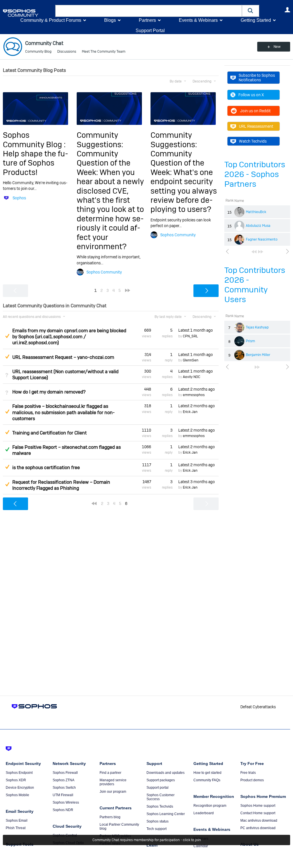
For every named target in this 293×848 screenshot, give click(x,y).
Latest (195, 330)
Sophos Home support (257, 806)
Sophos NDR (63, 810)
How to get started (207, 773)
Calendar (200, 846)
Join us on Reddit (255, 110)
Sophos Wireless (66, 802)
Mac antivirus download (258, 821)
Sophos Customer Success (160, 797)
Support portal (157, 788)
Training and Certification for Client (49, 433)
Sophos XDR (16, 780)
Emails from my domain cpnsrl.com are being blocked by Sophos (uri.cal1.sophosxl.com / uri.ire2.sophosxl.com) (69, 337)
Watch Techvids (253, 141)
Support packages (160, 780)
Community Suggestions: (100, 139)
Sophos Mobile (17, 795)
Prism (250, 341)
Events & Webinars (198, 20)
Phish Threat (15, 828)
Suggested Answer (7, 336)
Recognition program (209, 806)
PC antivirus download (258, 828)
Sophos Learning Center (165, 814)
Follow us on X (251, 94)
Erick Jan (190, 412)
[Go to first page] (254, 252)
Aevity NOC (191, 377)
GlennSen (190, 360)
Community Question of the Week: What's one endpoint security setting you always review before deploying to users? (184, 181)
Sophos (19, 197)
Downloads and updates (165, 773)
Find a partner (110, 773)
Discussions (66, 51)
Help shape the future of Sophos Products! (35, 163)
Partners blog (110, 817)
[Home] (28, 13)
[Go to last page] (261, 252)
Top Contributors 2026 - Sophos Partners (254, 174)
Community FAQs (206, 780)
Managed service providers (113, 782)
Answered (7, 449)
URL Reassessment (256, 126)
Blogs (110, 20)
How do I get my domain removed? (49, 392)
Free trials (248, 773)
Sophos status (157, 821)
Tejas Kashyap (257, 327)
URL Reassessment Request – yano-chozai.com (63, 357)
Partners (147, 20)
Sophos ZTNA (63, 780)
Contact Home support (257, 813)
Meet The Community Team (103, 51)
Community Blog (38, 51)
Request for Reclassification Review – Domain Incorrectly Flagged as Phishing (61, 485)
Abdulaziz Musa (258, 225)
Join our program (113, 792)
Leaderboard (203, 813)
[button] (250, 11)
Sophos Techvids (159, 806)
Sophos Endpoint (19, 773)
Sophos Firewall (65, 773)
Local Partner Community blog (119, 827)
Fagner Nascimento (262, 239)
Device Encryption (20, 788)
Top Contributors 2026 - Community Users (254, 285)
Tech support (156, 829)
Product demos (252, 780)
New (277, 46)
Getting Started (256, 20)
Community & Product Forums (50, 20)
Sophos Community (104, 272)
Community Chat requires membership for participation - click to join (146, 840)
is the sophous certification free (46, 468)
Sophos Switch (64, 788)
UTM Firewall (63, 795)
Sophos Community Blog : (34, 139)
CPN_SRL (190, 336)
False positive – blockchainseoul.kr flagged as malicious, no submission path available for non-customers (63, 412)
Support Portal (150, 30)
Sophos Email (16, 821)
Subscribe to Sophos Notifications (257, 77)
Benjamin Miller (258, 355)
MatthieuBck (256, 212)
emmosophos (194, 395)
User (287, 10)
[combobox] (149, 11)
